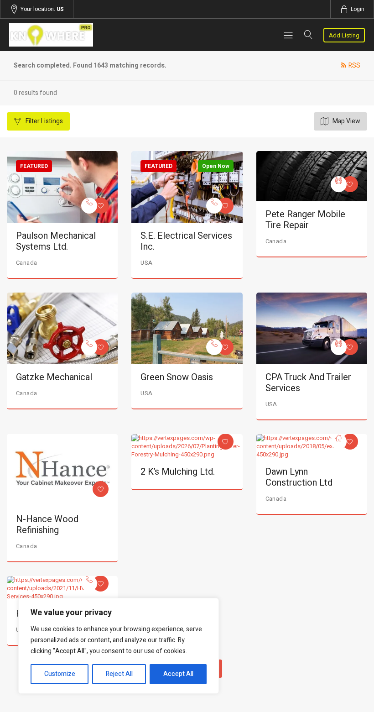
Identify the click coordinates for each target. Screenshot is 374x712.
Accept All (178, 674)
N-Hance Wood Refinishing (47, 525)
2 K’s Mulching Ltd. (177, 471)
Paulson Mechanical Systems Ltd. (56, 241)
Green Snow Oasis (176, 377)
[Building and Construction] (339, 442)
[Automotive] (339, 184)
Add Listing (344, 35)
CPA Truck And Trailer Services (308, 383)
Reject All (119, 674)
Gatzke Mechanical (54, 377)
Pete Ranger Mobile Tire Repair (305, 220)
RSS (354, 65)
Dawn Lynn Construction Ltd (298, 477)
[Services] (89, 206)
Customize (59, 674)
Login (357, 9)
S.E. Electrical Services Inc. (186, 241)
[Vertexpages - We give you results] (62, 35)
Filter (43, 121)
